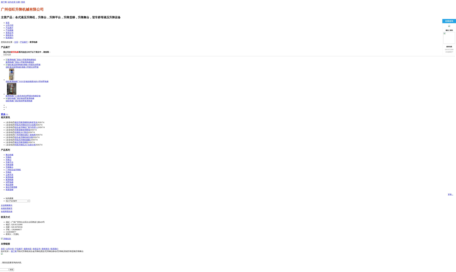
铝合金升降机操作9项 (24, 137)
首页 (8, 23)
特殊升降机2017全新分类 (25, 145)
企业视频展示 (6, 205)
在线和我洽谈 (6, 212)
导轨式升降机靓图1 (23, 140)
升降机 (8, 157)
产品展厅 (9, 28)
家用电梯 (9, 177)
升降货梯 (9, 165)
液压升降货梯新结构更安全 (26, 122)
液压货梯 (9, 185)
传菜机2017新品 (21, 132)
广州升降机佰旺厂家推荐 (25, 135)
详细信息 (7, 239)
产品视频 (9, 30)
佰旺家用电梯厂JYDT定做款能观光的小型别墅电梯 (27, 81)
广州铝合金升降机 (13, 170)
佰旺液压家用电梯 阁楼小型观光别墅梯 (22, 67)
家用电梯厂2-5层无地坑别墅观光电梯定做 (23, 96)
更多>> (4, 114)
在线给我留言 (6, 208)
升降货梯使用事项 (22, 130)
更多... (450, 194)
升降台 (8, 160)
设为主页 (12, 2)
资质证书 (9, 33)
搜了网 (4, 2)
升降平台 (9, 162)
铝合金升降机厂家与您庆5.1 (26, 127)
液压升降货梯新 (21, 142)
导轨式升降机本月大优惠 (25, 125)
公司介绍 (9, 25)
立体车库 (9, 175)
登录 (23, 2)
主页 (16, 42)
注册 (18, 2)
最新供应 (27, 249)
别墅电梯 (7, 55)
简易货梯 (9, 190)
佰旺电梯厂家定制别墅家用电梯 (19, 101)
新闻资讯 (9, 35)
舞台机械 (9, 155)
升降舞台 (9, 167)
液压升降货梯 (11, 187)
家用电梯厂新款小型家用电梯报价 (20, 62)
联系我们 (9, 38)
